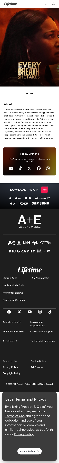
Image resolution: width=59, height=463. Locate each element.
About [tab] (29, 93)
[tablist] (29, 91)
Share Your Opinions (14, 300)
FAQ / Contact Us (40, 278)
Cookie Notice (38, 361)
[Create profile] (53, 4)
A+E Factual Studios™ (14, 331)
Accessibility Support (41, 331)
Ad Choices (37, 367)
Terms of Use (10, 361)
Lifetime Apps (10, 278)
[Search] (46, 4)
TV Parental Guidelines (42, 341)
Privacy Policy (10, 367)
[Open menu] (21, 4)
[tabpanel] (29, 152)
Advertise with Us (12, 322)
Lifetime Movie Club (13, 285)
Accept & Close (28, 451)
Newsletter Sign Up (13, 292)
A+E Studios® (10, 341)
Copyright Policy (11, 373)
